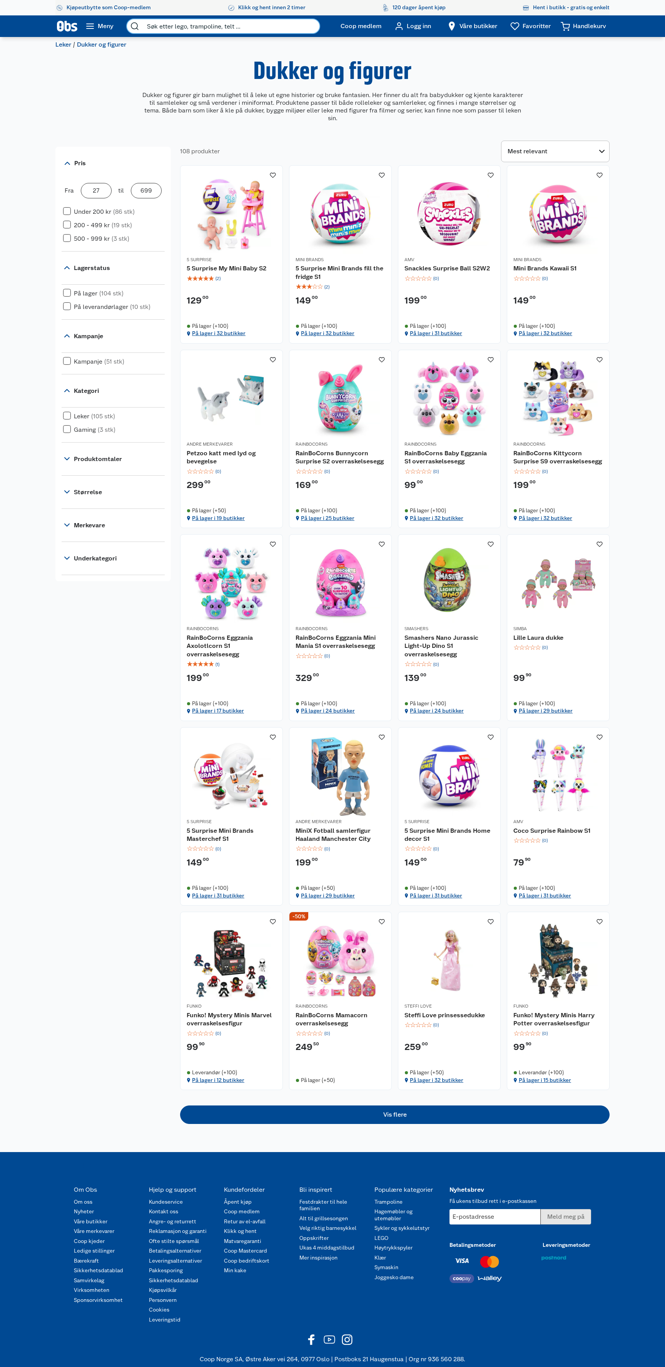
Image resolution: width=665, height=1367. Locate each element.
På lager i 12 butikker (218, 1080)
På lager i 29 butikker (546, 711)
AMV (409, 259)
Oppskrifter (314, 1238)
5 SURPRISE (199, 259)
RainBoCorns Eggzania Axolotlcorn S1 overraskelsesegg (220, 646)
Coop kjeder (89, 1241)
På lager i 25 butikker (327, 518)
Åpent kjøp (238, 1202)
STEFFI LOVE (418, 1006)
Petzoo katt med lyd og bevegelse (221, 457)
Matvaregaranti (242, 1241)
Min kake (235, 1270)
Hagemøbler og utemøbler (393, 1214)
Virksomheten (91, 1290)
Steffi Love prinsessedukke (444, 1015)
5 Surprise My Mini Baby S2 (226, 268)
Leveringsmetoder (566, 1245)
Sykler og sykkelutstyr (401, 1228)
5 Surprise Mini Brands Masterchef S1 (220, 835)
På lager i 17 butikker (218, 711)
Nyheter (84, 1211)
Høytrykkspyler (393, 1248)
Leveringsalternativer (175, 1261)
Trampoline (388, 1202)
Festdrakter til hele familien (323, 1205)
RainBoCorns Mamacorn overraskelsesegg (332, 1019)
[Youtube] (329, 1339)
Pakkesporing (166, 1270)
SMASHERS (416, 628)
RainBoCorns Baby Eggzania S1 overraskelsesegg (445, 457)
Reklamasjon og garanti (178, 1231)
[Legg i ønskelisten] (272, 175)
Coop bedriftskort (246, 1261)
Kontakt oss (163, 1211)
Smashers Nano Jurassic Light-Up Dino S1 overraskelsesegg (441, 646)
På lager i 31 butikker (436, 333)
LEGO (381, 1238)
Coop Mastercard (245, 1251)
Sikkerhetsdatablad (98, 1270)
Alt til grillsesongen (323, 1218)
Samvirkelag (89, 1280)
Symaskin (386, 1267)
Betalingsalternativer (175, 1251)
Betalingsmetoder (472, 1245)
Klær (380, 1258)
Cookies (159, 1310)
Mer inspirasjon (318, 1258)
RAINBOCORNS (311, 444)
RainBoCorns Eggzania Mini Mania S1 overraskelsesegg (336, 642)
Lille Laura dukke (538, 637)
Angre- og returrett (172, 1221)
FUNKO (194, 1006)
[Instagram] (347, 1339)
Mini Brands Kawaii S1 (544, 268)
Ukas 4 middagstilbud (326, 1248)
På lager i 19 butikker (218, 518)
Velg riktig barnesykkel (327, 1228)
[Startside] (67, 26)
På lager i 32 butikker (219, 333)
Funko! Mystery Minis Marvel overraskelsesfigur (229, 1019)
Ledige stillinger (94, 1251)
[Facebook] (311, 1339)
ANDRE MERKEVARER (210, 444)
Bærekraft (86, 1261)
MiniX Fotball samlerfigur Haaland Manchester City (333, 835)
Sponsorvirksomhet (98, 1300)
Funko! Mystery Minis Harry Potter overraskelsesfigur (554, 1019)
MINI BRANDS (310, 259)
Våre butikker (90, 1221)
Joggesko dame (394, 1277)
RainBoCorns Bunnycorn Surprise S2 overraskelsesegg (340, 457)
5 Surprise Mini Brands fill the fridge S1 (339, 272)
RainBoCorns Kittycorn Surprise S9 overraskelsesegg (557, 457)
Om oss (83, 1202)
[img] (231, 278)
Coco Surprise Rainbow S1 (551, 830)
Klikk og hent (240, 1231)
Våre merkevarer (94, 1231)
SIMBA (520, 628)
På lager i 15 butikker (545, 1080)
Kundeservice (166, 1202)
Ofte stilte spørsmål (174, 1241)
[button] (395, 1114)
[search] (134, 26)
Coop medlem (242, 1211)
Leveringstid (164, 1320)
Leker (63, 44)
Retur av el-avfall (245, 1221)
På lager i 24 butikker (328, 711)
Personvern (163, 1300)
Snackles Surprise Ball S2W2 (447, 268)
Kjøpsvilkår (163, 1290)
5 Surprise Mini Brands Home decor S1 (447, 835)
